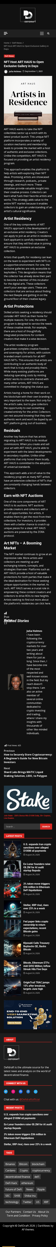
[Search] (48, 33)
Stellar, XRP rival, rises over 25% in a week (12, 908)
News (29, 1189)
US (37, 1202)
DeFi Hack (11, 1183)
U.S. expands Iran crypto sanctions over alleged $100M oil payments (12, 849)
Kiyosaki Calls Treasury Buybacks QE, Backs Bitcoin (12, 948)
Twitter (27, 1202)
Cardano (10, 1170)
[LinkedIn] (28, 1091)
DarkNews (44, 1225)
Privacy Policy (40, 1215)
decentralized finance (17, 1176)
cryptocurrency (41, 1170)
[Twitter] (6, 1091)
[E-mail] (9, 742)
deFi (37, 1176)
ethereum (27, 1183)
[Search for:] (22, 827)
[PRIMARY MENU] (42, 33)
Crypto (24, 1170)
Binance (10, 1164)
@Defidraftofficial (29, 1099)
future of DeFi (13, 1189)
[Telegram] (35, 1092)
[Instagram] (13, 1091)
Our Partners (13, 1212)
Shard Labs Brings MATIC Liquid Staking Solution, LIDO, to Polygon (25, 772)
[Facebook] (21, 1091)
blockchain (38, 1164)
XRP (46, 1202)
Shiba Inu (30, 1195)
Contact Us (29, 1212)
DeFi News (9, 56)
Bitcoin (23, 1164)
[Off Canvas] (6, 33)
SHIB (17, 1195)
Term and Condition (18, 1215)
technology (12, 1202)
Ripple (41, 1189)
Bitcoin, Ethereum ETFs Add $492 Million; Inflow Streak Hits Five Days (12, 968)
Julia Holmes (15, 71)
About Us (43, 1212)
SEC (7, 1195)
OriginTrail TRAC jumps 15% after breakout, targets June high (12, 987)
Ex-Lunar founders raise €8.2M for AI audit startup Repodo (12, 869)
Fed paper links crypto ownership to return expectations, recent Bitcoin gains (12, 928)
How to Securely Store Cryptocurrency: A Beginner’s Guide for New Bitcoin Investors (28, 756)
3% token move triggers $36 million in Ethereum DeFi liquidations (12, 889)
